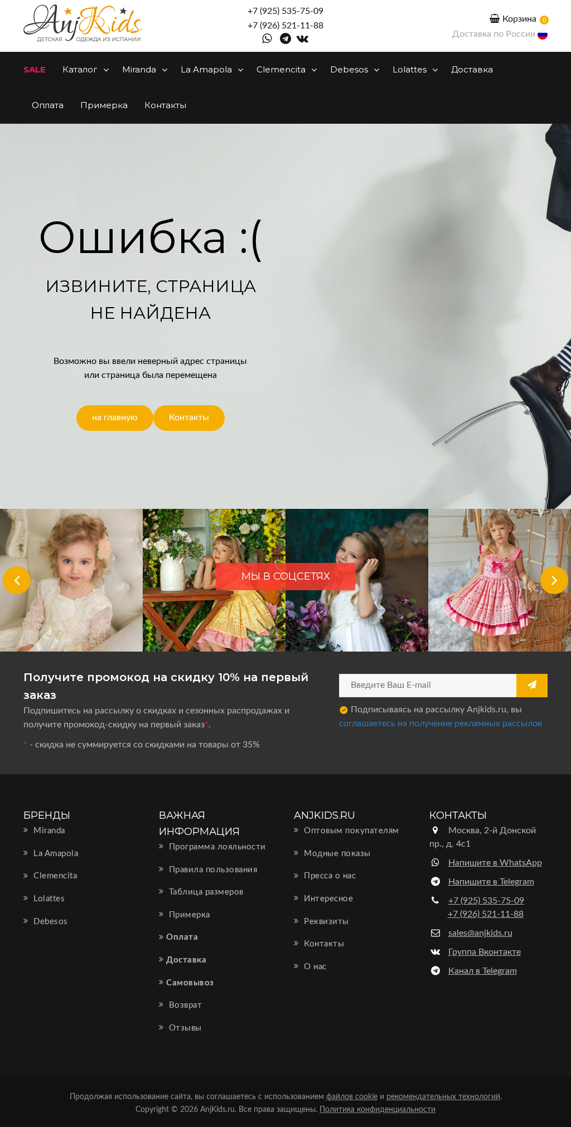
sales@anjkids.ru (480, 933)
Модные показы (336, 853)
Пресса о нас (329, 876)
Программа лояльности (216, 847)
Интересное (327, 899)
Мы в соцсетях (285, 576)
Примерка (104, 105)
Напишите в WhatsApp (495, 862)
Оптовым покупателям (350, 831)
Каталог (81, 69)
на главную (115, 417)
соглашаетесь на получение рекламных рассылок (440, 723)
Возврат (184, 1005)
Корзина (519, 18)
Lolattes (411, 69)
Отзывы (184, 1028)
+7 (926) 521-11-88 (285, 25)
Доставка (472, 69)
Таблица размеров (205, 892)
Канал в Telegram (482, 970)
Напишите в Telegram (491, 881)
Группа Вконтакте (484, 952)
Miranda (140, 69)
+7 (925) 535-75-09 (285, 11)
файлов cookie (352, 1097)
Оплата (48, 105)
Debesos (350, 69)
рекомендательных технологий (443, 1097)
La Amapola (207, 69)
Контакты (165, 105)
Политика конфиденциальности (377, 1110)
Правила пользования (211, 870)
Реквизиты (325, 921)
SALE (34, 69)
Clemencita (282, 69)
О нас (314, 967)
